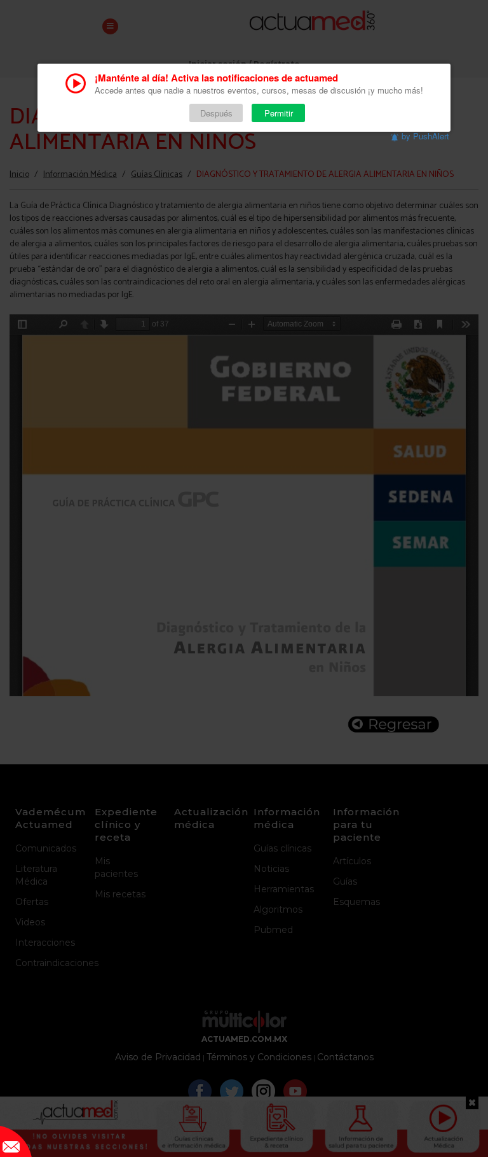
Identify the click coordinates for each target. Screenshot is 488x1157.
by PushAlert (425, 136)
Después (216, 113)
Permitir (278, 113)
